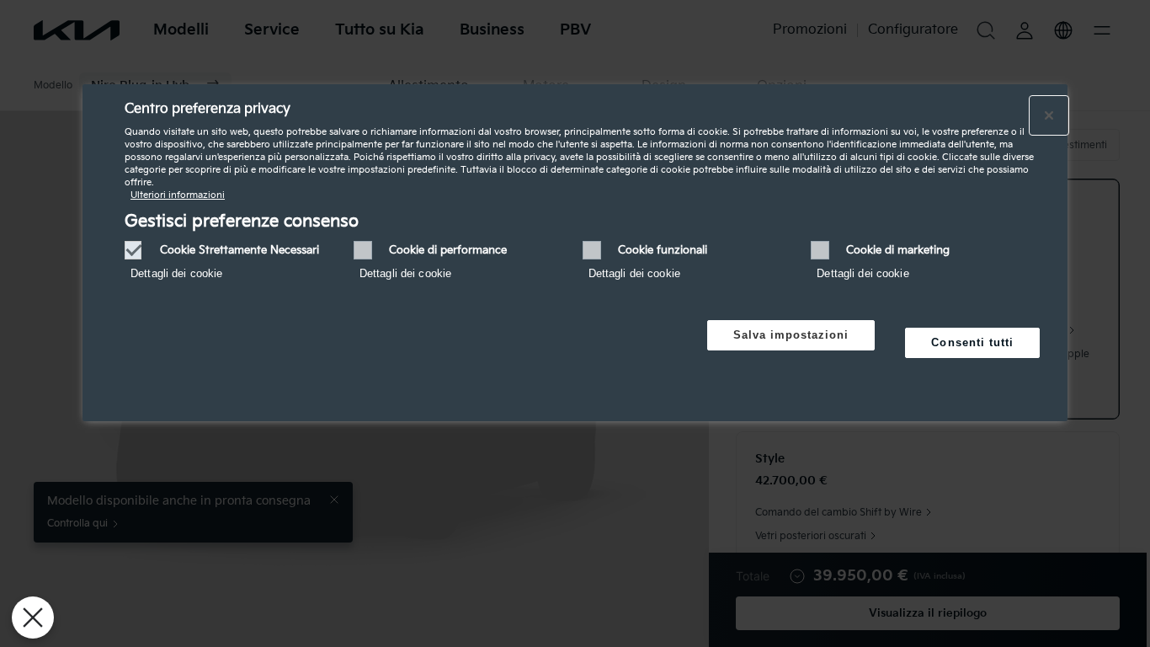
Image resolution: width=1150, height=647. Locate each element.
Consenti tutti (972, 342)
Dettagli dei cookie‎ (176, 273)
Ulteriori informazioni (177, 195)
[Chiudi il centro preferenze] (1048, 115)
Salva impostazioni (791, 335)
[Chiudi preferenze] (33, 617)
